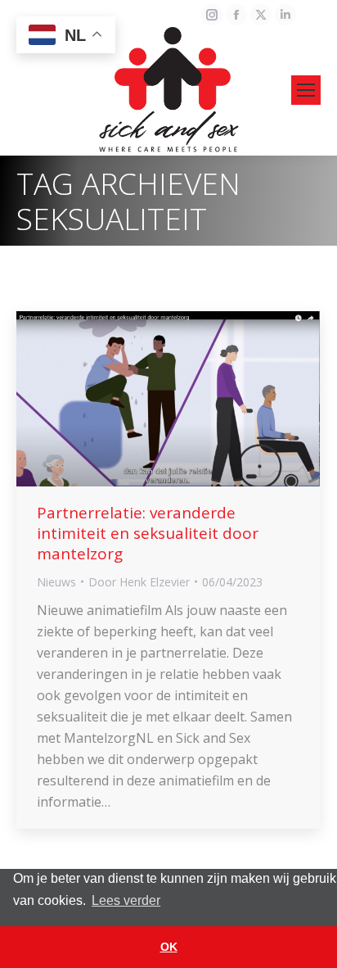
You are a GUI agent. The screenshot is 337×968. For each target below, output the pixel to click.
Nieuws (56, 582)
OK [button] (168, 946)
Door (139, 582)
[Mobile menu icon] (306, 90)
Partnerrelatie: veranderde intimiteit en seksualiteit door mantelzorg (147, 533)
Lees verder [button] (126, 900)
